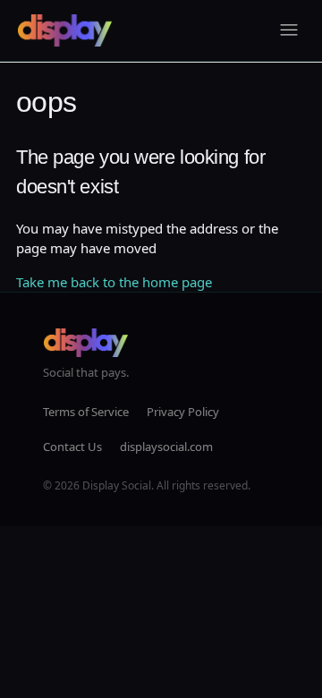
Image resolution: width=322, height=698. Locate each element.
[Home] (65, 30)
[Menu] (289, 30)
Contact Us (72, 446)
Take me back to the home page (114, 282)
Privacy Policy (183, 412)
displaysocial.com (166, 446)
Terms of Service (86, 412)
